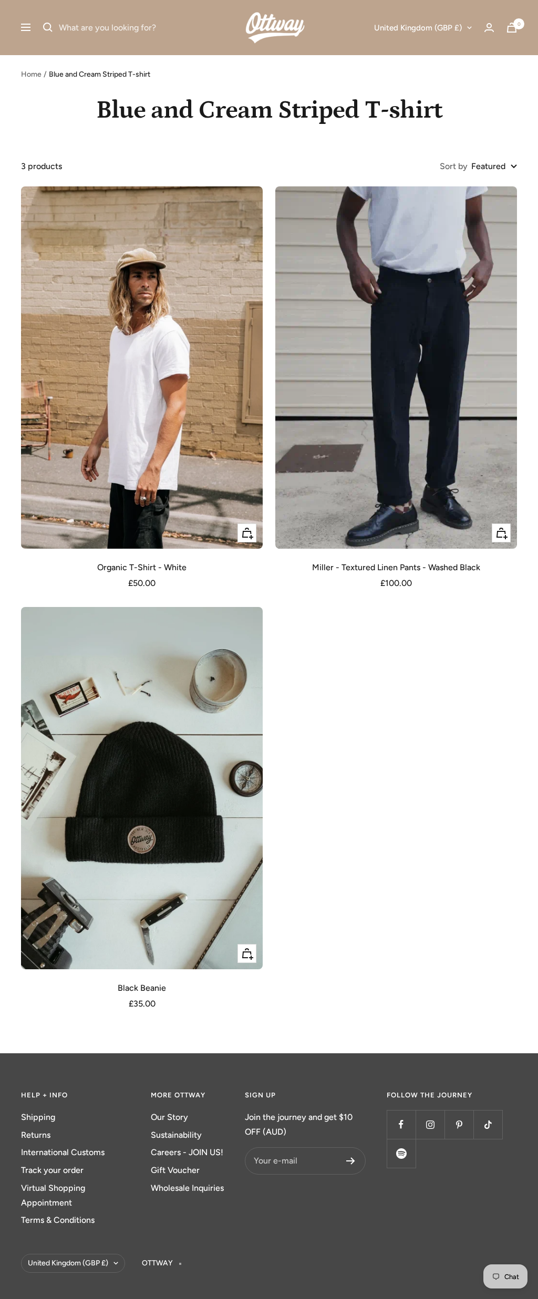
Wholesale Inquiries (187, 1188)
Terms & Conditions (58, 1220)
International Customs (63, 1152)
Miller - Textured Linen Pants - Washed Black (396, 567)
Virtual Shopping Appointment (53, 1195)
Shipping (38, 1117)
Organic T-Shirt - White (142, 567)
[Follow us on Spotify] (401, 1153)
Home (31, 74)
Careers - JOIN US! (187, 1152)
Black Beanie (142, 988)
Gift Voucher (175, 1170)
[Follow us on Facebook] (401, 1124)
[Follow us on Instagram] (430, 1124)
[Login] (489, 27)
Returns (35, 1135)
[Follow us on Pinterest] (458, 1124)
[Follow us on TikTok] (487, 1124)
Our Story (169, 1117)
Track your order (52, 1170)
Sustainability (176, 1135)
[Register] (350, 1161)
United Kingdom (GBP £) (418, 28)
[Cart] (511, 28)
